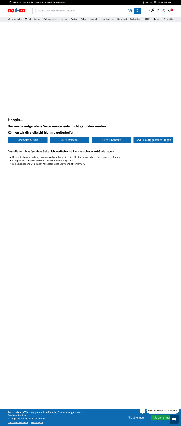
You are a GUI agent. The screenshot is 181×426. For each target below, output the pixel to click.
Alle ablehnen (136, 417)
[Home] (17, 10)
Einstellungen (37, 422)
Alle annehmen (162, 417)
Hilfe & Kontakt (111, 139)
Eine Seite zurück (28, 139)
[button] (150, 10)
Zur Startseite (69, 139)
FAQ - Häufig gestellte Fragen (153, 139)
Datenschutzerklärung (18, 422)
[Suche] (137, 11)
